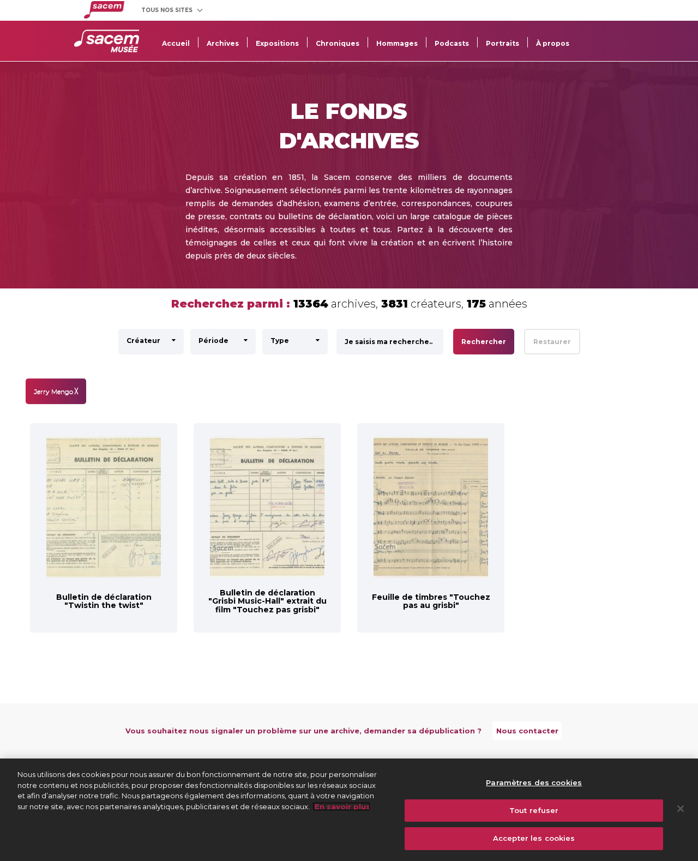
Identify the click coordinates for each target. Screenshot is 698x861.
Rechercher (483, 342)
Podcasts (452, 43)
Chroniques (337, 43)
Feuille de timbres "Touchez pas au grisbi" (431, 601)
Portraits (502, 43)
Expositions (277, 43)
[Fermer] (681, 809)
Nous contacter (527, 730)
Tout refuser (534, 810)
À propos (552, 43)
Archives (223, 43)
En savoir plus (341, 806)
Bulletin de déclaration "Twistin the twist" (104, 601)
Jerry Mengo (56, 391)
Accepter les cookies (534, 838)
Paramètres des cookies (534, 782)
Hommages (397, 43)
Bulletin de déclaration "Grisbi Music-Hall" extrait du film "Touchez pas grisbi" (267, 601)
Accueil (176, 43)
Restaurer (552, 342)
